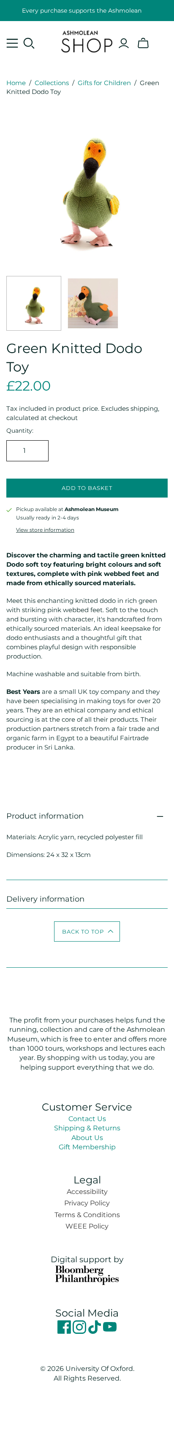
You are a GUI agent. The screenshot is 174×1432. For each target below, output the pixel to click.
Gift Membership (87, 1147)
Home (16, 83)
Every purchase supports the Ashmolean (81, 10)
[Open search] (29, 43)
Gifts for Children (104, 83)
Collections (52, 83)
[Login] (124, 43)
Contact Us (87, 1119)
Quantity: (19, 430)
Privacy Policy (87, 1203)
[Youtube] (110, 1332)
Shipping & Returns (87, 1128)
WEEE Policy (87, 1226)
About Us (87, 1138)
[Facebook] (65, 1332)
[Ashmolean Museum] (87, 40)
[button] (87, 931)
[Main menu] (12, 43)
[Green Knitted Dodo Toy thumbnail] (33, 303)
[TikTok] (95, 1332)
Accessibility (87, 1192)
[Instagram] (80, 1332)
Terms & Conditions (87, 1215)
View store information (45, 530)
